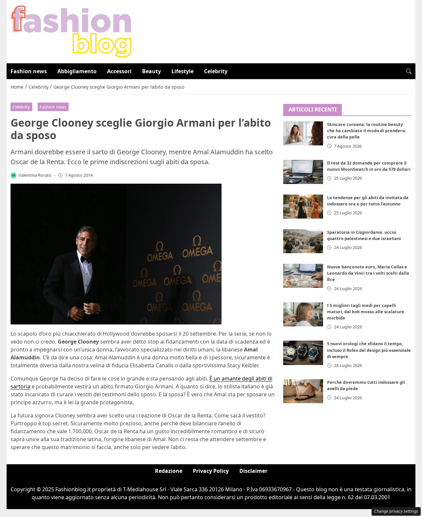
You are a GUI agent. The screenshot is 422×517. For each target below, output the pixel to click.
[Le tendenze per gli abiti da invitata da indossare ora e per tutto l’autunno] (303, 207)
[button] (408, 71)
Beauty (151, 71)
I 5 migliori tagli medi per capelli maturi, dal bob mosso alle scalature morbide (365, 311)
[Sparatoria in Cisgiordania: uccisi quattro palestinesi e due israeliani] (303, 241)
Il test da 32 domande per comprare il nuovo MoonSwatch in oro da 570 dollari (368, 166)
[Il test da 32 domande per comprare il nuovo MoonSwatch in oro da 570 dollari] (303, 172)
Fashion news (29, 71)
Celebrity (215, 71)
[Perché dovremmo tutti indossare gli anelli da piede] (303, 392)
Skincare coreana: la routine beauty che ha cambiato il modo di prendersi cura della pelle (366, 131)
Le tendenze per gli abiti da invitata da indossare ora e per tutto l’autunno (367, 201)
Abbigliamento (77, 71)
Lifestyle (182, 71)
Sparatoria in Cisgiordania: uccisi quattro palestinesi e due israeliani (364, 235)
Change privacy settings (396, 511)
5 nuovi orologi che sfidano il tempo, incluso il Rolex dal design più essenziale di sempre (369, 350)
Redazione (168, 470)
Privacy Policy (211, 470)
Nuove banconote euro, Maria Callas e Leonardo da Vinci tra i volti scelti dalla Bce (368, 273)
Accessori (119, 71)
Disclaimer (253, 470)
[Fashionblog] (71, 31)
